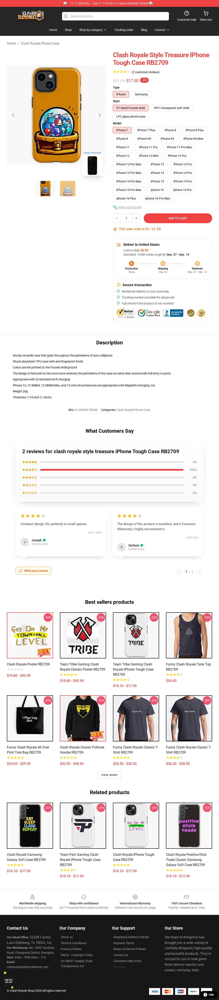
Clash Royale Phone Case (40, 43)
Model (117, 123)
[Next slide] (99, 115)
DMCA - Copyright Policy (77, 955)
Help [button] (211, 994)
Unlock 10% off (8, 981)
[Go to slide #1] (45, 188)
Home (11, 43)
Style (116, 101)
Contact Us (120, 955)
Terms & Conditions (73, 943)
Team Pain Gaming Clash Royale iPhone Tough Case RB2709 (80, 860)
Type (116, 87)
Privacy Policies (71, 949)
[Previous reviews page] (179, 571)
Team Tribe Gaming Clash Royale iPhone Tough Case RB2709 (133, 669)
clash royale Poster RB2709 (28, 664)
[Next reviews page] (200, 571)
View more (109, 775)
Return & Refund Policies (129, 949)
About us (67, 937)
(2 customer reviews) (146, 72)
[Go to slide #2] (67, 188)
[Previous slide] (13, 115)
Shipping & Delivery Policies (131, 937)
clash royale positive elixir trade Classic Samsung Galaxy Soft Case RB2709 (186, 860)
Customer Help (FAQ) (127, 961)
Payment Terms (123, 943)
